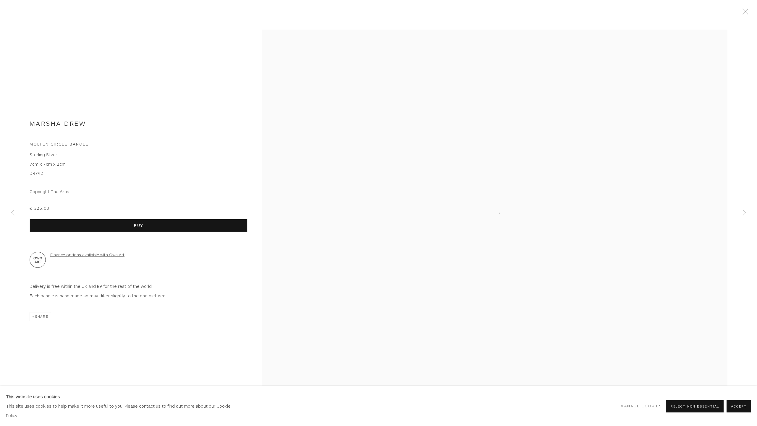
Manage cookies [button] (641, 405)
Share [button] (41, 316)
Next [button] (744, 213)
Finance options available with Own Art (87, 254)
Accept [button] (739, 406)
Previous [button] (12, 213)
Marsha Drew (58, 123)
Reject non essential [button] (694, 406)
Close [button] (743, 13)
